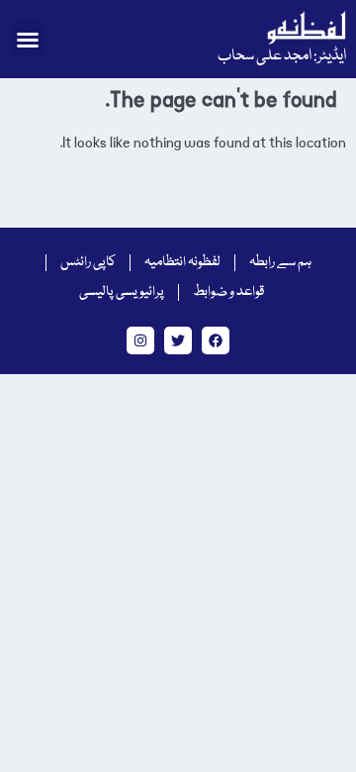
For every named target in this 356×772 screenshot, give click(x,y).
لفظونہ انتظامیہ (182, 262)
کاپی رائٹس (88, 262)
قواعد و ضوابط (228, 292)
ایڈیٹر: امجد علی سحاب (282, 56)
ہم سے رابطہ (280, 262)
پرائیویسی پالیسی (121, 292)
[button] (27, 39)
